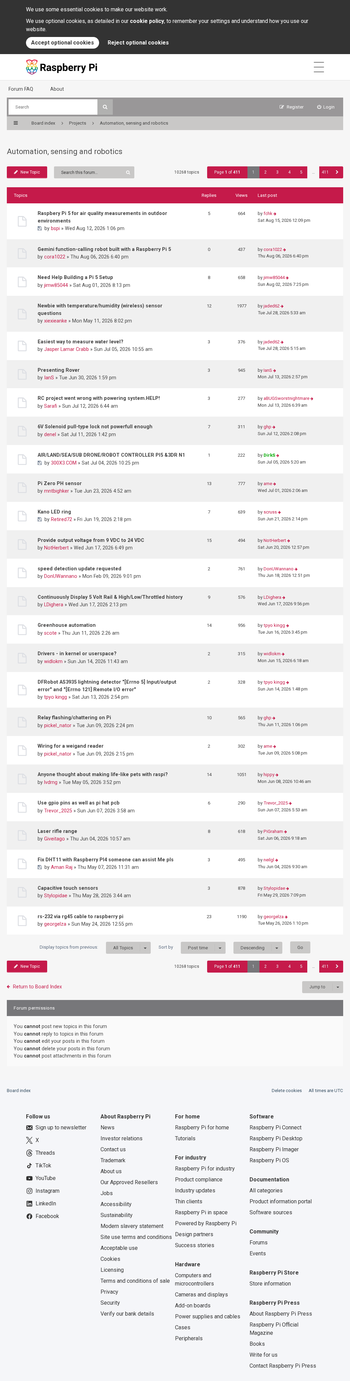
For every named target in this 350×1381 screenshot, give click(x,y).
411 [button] (325, 172)
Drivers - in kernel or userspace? (77, 653)
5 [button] (301, 172)
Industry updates (195, 1190)
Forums (259, 1242)
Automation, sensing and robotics (64, 151)
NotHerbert (56, 547)
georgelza (55, 924)
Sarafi (50, 406)
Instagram (47, 1191)
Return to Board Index (37, 986)
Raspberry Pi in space (201, 1212)
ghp (267, 426)
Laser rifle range (57, 831)
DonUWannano (60, 576)
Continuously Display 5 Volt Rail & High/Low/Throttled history (110, 597)
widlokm (53, 661)
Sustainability (116, 1215)
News (107, 1127)
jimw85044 (56, 285)
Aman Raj (61, 867)
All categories (266, 1190)
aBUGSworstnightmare (286, 398)
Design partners (194, 1234)
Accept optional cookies (62, 42)
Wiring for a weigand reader (71, 746)
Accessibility (116, 1204)
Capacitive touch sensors (68, 888)
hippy (269, 774)
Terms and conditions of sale (135, 1281)
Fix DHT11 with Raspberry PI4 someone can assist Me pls (106, 859)
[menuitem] (326, 107)
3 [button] (277, 172)
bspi (55, 228)
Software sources (271, 1212)
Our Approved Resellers (129, 1182)
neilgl (269, 859)
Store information (270, 1283)
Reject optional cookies (138, 42)
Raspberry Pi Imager (274, 1149)
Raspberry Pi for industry (205, 1168)
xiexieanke (55, 321)
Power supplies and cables (207, 1316)
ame (268, 483)
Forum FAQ (21, 89)
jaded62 (272, 305)
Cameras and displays (201, 1294)
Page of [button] (227, 172)
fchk (268, 213)
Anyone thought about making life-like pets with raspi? (103, 774)
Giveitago (54, 838)
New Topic (30, 172)
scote (50, 633)
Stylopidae (55, 895)
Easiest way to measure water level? (80, 341)
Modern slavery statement (131, 1226)
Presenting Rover (59, 370)
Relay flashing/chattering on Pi (74, 717)
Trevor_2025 (58, 810)
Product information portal (281, 1201)
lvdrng (50, 782)
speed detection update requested (79, 568)
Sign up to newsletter (61, 1127)
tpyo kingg (274, 625)
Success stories (194, 1245)
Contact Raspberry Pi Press (283, 1366)
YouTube (46, 1178)
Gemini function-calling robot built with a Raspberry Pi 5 (104, 249)
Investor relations (121, 1138)
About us (111, 1171)
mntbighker (56, 491)
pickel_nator (57, 725)
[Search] (105, 107)
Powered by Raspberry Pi (206, 1223)
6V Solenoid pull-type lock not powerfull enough (95, 426)
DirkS (269, 455)
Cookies (110, 1259)
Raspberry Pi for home (202, 1127)
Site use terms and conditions (136, 1237)
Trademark (112, 1160)
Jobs (106, 1193)
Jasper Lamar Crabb (66, 349)
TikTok (43, 1165)
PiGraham (273, 831)
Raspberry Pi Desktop (276, 1138)
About (57, 89)
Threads (45, 1153)
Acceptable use (119, 1248)
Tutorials (185, 1138)
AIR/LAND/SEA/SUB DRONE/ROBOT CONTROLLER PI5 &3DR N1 (111, 455)
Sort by (183, 947)
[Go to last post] (275, 214)
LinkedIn (46, 1203)
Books (257, 1344)
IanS (49, 377)
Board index (19, 1090)
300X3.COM (64, 463)
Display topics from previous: (86, 947)
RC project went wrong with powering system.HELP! (99, 398)
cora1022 (54, 256)
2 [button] (265, 172)
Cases (182, 1327)
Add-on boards (193, 1305)
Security (110, 1303)
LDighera (53, 604)
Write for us (264, 1355)
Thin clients (188, 1201)
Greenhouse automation (67, 625)
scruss (270, 512)
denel (50, 434)
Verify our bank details (127, 1313)
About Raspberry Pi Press (281, 1313)
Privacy (109, 1292)
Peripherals (189, 1338)
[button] (337, 172)
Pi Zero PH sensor (60, 483)
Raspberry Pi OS (269, 1160)
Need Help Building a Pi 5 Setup (75, 277)
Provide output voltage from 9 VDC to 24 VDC (91, 540)
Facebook (47, 1216)
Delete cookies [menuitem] (287, 1090)
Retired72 (61, 519)
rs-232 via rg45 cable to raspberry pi (80, 916)
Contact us (113, 1149)
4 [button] (289, 172)
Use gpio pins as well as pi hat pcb (79, 803)
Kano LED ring (54, 512)
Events (258, 1253)
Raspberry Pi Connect (275, 1127)
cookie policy (147, 21)
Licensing (112, 1270)
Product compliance (199, 1179)
